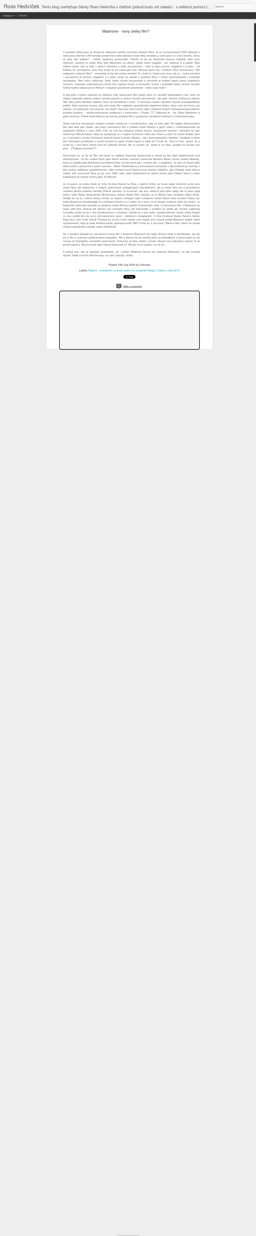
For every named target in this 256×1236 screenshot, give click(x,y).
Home (23, 15)
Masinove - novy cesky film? (125, 31)
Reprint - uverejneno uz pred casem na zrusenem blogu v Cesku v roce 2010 (134, 270)
